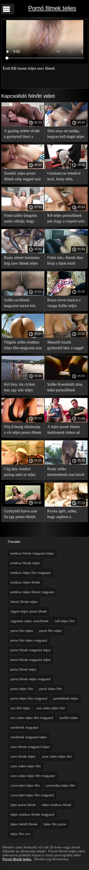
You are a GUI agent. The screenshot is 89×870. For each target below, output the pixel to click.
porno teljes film (21, 689)
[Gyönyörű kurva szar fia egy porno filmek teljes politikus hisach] (22, 505)
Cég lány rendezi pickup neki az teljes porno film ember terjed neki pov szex (22, 472)
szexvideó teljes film (25, 785)
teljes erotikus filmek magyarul (32, 814)
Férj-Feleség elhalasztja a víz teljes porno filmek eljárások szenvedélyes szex (22, 430)
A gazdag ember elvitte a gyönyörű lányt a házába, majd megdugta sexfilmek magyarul (22, 134)
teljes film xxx (20, 834)
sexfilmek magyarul (24, 727)
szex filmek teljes (23, 756)
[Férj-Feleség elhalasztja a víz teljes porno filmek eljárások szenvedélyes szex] (22, 421)
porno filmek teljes (23, 669)
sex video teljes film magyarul (31, 718)
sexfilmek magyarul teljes (28, 737)
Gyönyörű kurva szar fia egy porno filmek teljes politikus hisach (20, 515)
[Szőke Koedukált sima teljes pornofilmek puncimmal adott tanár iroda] (66, 379)
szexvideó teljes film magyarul (32, 795)
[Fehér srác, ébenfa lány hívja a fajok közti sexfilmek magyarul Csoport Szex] (66, 252)
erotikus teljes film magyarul (30, 573)
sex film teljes (20, 708)
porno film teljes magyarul (28, 640)
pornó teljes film (50, 689)
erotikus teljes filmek (25, 582)
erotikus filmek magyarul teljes (32, 553)
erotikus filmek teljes (25, 563)
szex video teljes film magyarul (32, 776)
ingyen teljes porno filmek (28, 611)
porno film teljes (21, 631)
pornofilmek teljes (65, 698)
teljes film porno (55, 824)
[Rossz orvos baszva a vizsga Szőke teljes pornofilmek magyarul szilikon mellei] (66, 294)
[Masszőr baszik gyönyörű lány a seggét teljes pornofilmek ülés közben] (66, 337)
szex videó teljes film (25, 766)
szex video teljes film (57, 756)
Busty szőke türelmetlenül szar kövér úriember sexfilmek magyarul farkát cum (66, 472)
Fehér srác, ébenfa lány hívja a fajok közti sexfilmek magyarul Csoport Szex (65, 261)
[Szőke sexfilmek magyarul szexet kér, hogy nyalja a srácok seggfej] (22, 294)
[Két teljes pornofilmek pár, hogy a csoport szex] (66, 210)
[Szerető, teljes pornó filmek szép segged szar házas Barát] (22, 168)
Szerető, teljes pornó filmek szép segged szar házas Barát (22, 177)
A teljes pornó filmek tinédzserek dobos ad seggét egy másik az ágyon (63, 430)
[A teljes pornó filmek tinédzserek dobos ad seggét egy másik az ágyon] (66, 421)
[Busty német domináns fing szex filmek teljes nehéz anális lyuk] (22, 252)
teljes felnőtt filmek (24, 824)
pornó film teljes (50, 631)
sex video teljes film (50, 708)
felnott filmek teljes (24, 602)
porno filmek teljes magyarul (30, 679)
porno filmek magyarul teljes (30, 650)
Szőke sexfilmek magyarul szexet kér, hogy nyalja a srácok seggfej (20, 304)
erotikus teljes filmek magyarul (32, 592)
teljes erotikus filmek (56, 805)
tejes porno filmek (23, 805)
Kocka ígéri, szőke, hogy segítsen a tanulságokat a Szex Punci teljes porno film (64, 515)
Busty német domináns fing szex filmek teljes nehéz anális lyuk (22, 261)
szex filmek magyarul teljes (30, 747)
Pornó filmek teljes (52, 8)
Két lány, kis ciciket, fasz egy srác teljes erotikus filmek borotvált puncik (20, 388)
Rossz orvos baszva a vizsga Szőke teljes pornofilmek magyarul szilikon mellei (64, 304)
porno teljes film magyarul (28, 698)
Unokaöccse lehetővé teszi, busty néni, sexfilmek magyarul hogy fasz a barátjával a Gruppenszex (65, 177)
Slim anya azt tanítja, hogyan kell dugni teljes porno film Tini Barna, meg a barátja (65, 134)
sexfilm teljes (68, 718)
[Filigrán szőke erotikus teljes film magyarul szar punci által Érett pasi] (22, 337)
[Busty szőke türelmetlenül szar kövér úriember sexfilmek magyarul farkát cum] (66, 463)
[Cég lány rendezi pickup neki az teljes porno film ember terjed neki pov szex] (22, 463)
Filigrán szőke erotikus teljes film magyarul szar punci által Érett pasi (23, 346)
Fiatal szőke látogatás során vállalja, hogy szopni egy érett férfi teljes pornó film (20, 219)
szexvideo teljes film (60, 785)
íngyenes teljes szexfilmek (29, 621)
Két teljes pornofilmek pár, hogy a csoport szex (66, 218)
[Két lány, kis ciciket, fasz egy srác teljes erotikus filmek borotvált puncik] (22, 379)
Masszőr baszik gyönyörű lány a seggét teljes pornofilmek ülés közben (65, 346)
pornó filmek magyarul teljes (30, 660)
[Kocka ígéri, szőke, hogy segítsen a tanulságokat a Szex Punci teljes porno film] (66, 505)
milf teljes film (65, 621)
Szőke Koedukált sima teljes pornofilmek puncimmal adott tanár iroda (64, 388)
